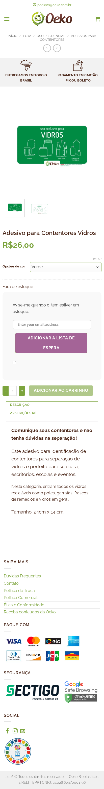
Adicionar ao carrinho (61, 390)
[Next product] (47, 48)
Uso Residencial (51, 36)
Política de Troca (19, 590)
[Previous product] (57, 48)
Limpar (96, 259)
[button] (7, 19)
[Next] (93, 145)
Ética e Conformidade (24, 605)
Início (12, 36)
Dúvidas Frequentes (22, 576)
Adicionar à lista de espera (51, 343)
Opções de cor (14, 266)
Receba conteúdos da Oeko (30, 612)
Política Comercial (20, 597)
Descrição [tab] (20, 405)
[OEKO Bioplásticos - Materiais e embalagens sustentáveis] (52, 18)
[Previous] (10, 145)
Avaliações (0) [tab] (23, 413)
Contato (11, 583)
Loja (27, 36)
